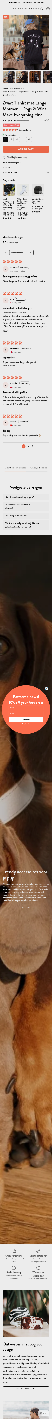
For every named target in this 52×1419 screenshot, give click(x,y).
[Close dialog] (46, 688)
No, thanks (26, 723)
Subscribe (26, 719)
